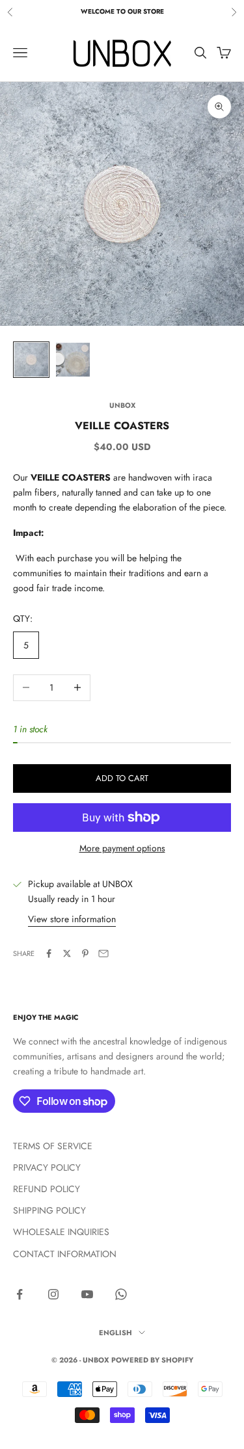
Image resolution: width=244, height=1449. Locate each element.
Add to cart (122, 778)
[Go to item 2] (73, 359)
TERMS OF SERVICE (52, 1145)
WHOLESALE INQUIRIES (61, 1231)
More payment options (122, 848)
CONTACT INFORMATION (64, 1253)
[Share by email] (103, 953)
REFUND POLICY (46, 1188)
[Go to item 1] (31, 359)
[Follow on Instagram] (53, 1294)
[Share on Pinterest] (85, 953)
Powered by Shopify (152, 1360)
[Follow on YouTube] (87, 1294)
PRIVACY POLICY (47, 1167)
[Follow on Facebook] (19, 1294)
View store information (72, 918)
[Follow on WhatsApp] (121, 1294)
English (115, 1332)
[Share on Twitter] (67, 953)
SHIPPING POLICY (49, 1210)
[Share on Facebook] (49, 953)
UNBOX (122, 405)
